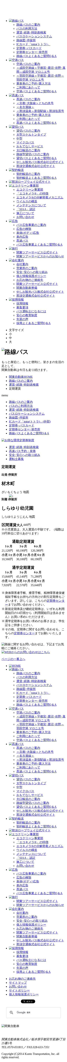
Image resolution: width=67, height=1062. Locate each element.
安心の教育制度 (26, 315)
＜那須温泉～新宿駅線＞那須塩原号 (40, 111)
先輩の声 (22, 319)
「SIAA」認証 (25, 209)
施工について (25, 213)
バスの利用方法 (26, 28)
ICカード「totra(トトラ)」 (33, 44)
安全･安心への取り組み (32, 272)
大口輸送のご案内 (28, 150)
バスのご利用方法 (21, 405)
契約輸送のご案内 (28, 173)
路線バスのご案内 (28, 24)
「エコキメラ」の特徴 (32, 193)
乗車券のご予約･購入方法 (33, 83)
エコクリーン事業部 (29, 189)
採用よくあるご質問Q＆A (33, 323)
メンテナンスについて (31, 205)
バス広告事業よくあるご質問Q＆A (39, 244)
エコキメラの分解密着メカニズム (39, 197)
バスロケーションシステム (34, 36)
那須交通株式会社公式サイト (35, 166)
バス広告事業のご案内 (31, 225)
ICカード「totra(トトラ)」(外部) (30, 421)
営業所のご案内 (26, 268)
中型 (19, 138)
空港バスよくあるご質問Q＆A (36, 91)
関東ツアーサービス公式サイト (37, 252)
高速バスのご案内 (28, 99)
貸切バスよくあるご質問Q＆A (36, 158)
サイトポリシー (19, 990)
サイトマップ (18, 982)
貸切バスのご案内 (28, 130)
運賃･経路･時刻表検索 (31, 32)
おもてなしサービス (29, 146)
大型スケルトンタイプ (31, 134)
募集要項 (22, 307)
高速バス (22, 240)
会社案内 (22, 264)
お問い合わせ (25, 217)
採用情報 (22, 303)
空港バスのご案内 (28, 63)
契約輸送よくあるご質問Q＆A (36, 177)
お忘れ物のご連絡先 (29, 279)
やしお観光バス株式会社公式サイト (40, 162)
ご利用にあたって (28, 87)
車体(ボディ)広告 (27, 232)
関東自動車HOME (21, 376)
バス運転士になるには (31, 311)
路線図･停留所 (26, 40)
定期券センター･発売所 (32, 52)
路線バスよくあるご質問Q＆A (36, 56)
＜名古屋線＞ (25, 107)
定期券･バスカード (29, 48)
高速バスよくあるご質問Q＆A (36, 122)
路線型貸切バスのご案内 (32, 154)
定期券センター (24, 633)
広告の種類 (23, 228)
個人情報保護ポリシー (31, 276)
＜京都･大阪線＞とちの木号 (35, 103)
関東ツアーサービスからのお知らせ (40, 256)
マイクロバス (25, 142)
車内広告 (22, 236)
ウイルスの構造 (26, 201)
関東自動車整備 (26, 287)
